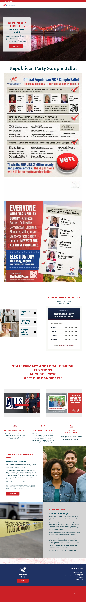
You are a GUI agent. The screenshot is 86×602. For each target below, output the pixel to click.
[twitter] (5, 1)
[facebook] (3, 1)
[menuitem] (55, 5)
